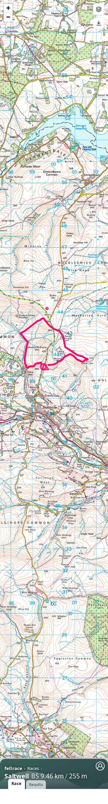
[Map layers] (98, 9)
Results (36, 784)
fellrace (13, 768)
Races (33, 768)
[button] (45, 367)
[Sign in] (100, 766)
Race (16, 783)
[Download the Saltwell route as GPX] (98, 23)
